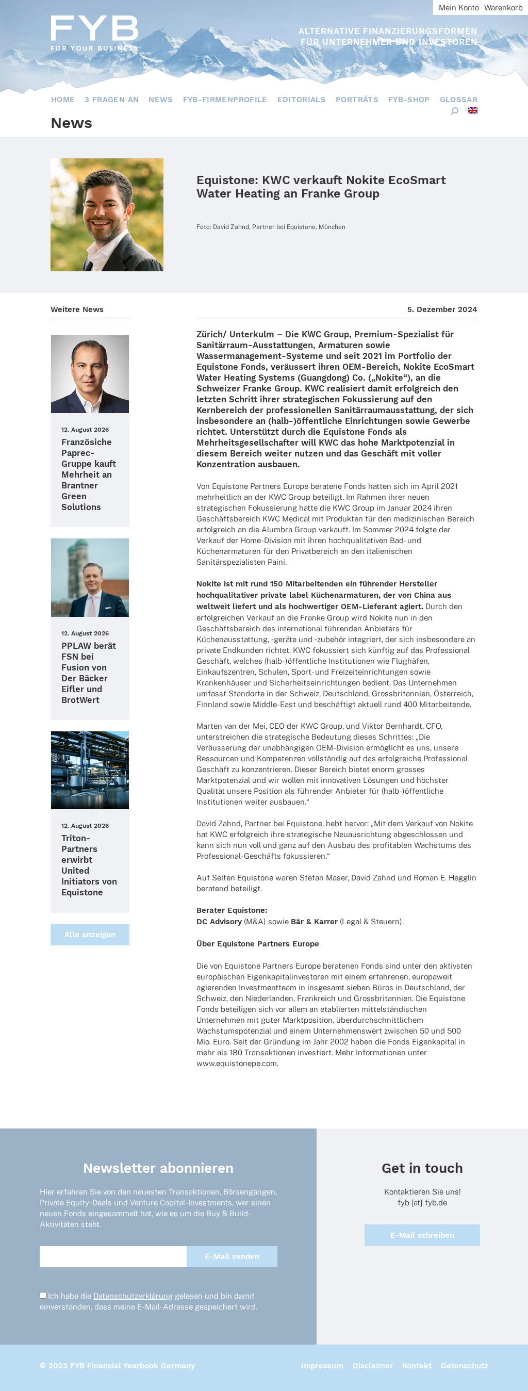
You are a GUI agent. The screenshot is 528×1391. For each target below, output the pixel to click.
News (160, 99)
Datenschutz (464, 1365)
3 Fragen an (112, 99)
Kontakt (417, 1365)
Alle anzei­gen (90, 934)
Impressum (322, 1365)
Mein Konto (459, 7)
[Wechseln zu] (472, 110)
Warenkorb (503, 7)
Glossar (458, 99)
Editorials (301, 99)
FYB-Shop (409, 99)
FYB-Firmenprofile (225, 99)
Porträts (357, 99)
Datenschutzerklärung (133, 1295)
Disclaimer (373, 1365)
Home (63, 99)
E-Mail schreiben (422, 1235)
